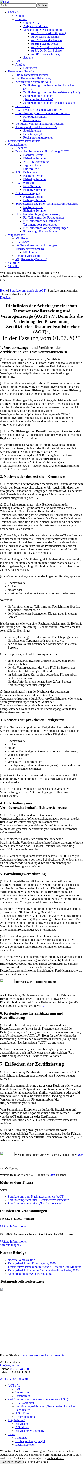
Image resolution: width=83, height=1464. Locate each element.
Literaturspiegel (32, 134)
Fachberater (22, 106)
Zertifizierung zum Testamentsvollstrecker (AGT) (38, 1399)
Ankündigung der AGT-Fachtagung (30, 1273)
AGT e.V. (14, 12)
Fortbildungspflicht (34, 116)
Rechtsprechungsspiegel (38, 137)
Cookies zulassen (11, 1462)
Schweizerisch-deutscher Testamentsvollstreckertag (46, 203)
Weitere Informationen (13, 1226)
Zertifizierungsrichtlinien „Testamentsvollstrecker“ (38, 97)
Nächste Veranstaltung (21, 1259)
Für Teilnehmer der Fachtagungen (43, 217)
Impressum (22, 1392)
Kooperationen (32, 120)
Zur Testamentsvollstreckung (33, 78)
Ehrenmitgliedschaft (27, 255)
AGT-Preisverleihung (36, 161)
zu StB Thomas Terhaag (45, 54)
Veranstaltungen (17, 144)
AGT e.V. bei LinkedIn (14, 1379)
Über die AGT (32, 22)
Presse (11, 1434)
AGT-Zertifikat (24, 1402)
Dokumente (30, 68)
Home (4, 290)
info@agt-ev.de (9, 1365)
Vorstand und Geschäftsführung (42, 29)
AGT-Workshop (25, 182)
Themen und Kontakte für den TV (36, 127)
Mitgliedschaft (16, 235)
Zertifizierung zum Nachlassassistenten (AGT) (51, 92)
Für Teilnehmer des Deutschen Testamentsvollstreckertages (41, 222)
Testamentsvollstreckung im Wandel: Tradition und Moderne (44, 1266)
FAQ (18, 61)
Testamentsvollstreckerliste (24, 141)
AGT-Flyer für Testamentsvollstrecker (38, 109)
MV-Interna (30, 252)
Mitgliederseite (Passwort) (31, 259)
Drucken (5, 297)
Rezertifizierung (25, 1416)
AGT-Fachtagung (26, 172)
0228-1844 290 (19, 1368)
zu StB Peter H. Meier (44, 43)
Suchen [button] (42, 5)
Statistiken (14, 262)
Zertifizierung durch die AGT (33, 81)
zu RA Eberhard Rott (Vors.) (48, 33)
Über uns (21, 19)
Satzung (28, 57)
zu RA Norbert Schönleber (47, 47)
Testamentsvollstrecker (21, 71)
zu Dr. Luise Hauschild (45, 36)
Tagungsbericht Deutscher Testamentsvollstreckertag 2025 (43, 1270)
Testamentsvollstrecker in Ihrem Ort (43, 1355)
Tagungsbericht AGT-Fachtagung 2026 (32, 1263)
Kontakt (20, 15)
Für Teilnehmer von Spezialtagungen (45, 228)
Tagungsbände (32, 165)
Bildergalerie (31, 168)
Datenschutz (22, 1396)
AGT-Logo (22, 241)
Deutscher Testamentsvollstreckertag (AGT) (42, 151)
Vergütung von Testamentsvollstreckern (39, 123)
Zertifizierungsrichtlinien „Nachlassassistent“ (50, 102)
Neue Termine (32, 186)
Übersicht (21, 148)
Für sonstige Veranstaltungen (40, 231)
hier (52, 1174)
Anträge (20, 64)
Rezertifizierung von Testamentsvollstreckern (42, 113)
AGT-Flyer (22, 1413)
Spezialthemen (32, 130)
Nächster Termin (33, 155)
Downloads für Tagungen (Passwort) (37, 214)
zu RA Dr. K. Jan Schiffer (47, 50)
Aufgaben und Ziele (35, 26)
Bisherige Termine (34, 158)
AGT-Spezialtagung (27, 193)
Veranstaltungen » (11, 1245)
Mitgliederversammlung (29, 248)
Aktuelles (13, 266)
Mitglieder (21, 238)
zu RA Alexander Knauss (46, 40)
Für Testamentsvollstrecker (31, 75)
